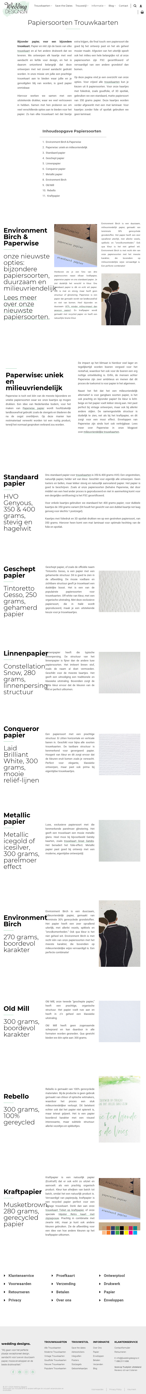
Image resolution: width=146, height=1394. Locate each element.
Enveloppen (114, 1300)
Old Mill (50, 185)
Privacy (15, 1300)
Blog (111, 5)
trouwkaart (23, 50)
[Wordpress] (32, 1372)
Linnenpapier (53, 163)
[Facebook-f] (13, 1372)
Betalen (62, 1292)
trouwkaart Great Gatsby (79, 840)
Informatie (98, 5)
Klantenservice (21, 1276)
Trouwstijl (81, 5)
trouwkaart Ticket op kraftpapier (64, 1210)
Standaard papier (55, 152)
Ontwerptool (114, 1276)
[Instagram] (26, 1372)
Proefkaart (65, 1276)
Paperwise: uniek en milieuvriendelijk (66, 147)
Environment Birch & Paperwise (63, 141)
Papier (109, 1292)
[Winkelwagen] (142, 12)
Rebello (51, 190)
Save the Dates (63, 5)
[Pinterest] (19, 1372)
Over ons (63, 1300)
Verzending (66, 1284)
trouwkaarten (112, 81)
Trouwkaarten (42, 5)
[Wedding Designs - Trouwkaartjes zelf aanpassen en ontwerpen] (16, 9)
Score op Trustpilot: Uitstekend (127, 1367)
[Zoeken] (135, 6)
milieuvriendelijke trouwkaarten (101, 431)
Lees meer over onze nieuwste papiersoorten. (27, 307)
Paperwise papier (33, 408)
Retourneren (19, 1292)
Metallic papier (54, 174)
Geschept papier (55, 158)
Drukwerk (112, 1284)
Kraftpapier (53, 195)
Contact (123, 5)
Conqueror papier (55, 168)
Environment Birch (56, 179)
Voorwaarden (20, 1284)
